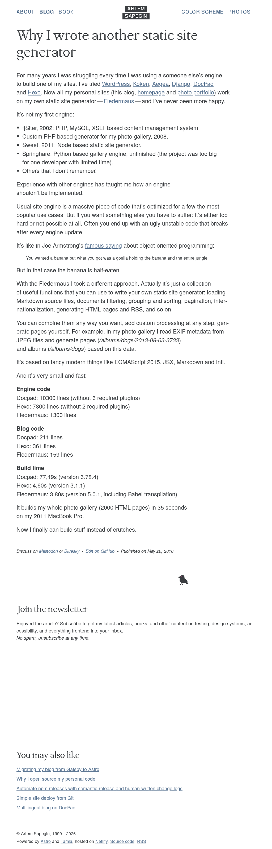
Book (66, 12)
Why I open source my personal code (55, 778)
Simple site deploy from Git (45, 797)
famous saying (103, 245)
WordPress (116, 83)
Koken (141, 83)
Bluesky (71, 551)
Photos (239, 12)
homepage (151, 92)
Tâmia (66, 841)
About (25, 12)
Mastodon (48, 551)
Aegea (160, 83)
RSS (141, 841)
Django (181, 83)
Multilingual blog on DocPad (45, 807)
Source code (122, 841)
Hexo (34, 92)
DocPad (203, 83)
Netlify (101, 841)
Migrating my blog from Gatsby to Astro (57, 768)
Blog (47, 12)
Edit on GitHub (100, 551)
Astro (46, 841)
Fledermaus (119, 101)
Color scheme (202, 12)
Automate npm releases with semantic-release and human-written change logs (99, 788)
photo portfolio (195, 92)
